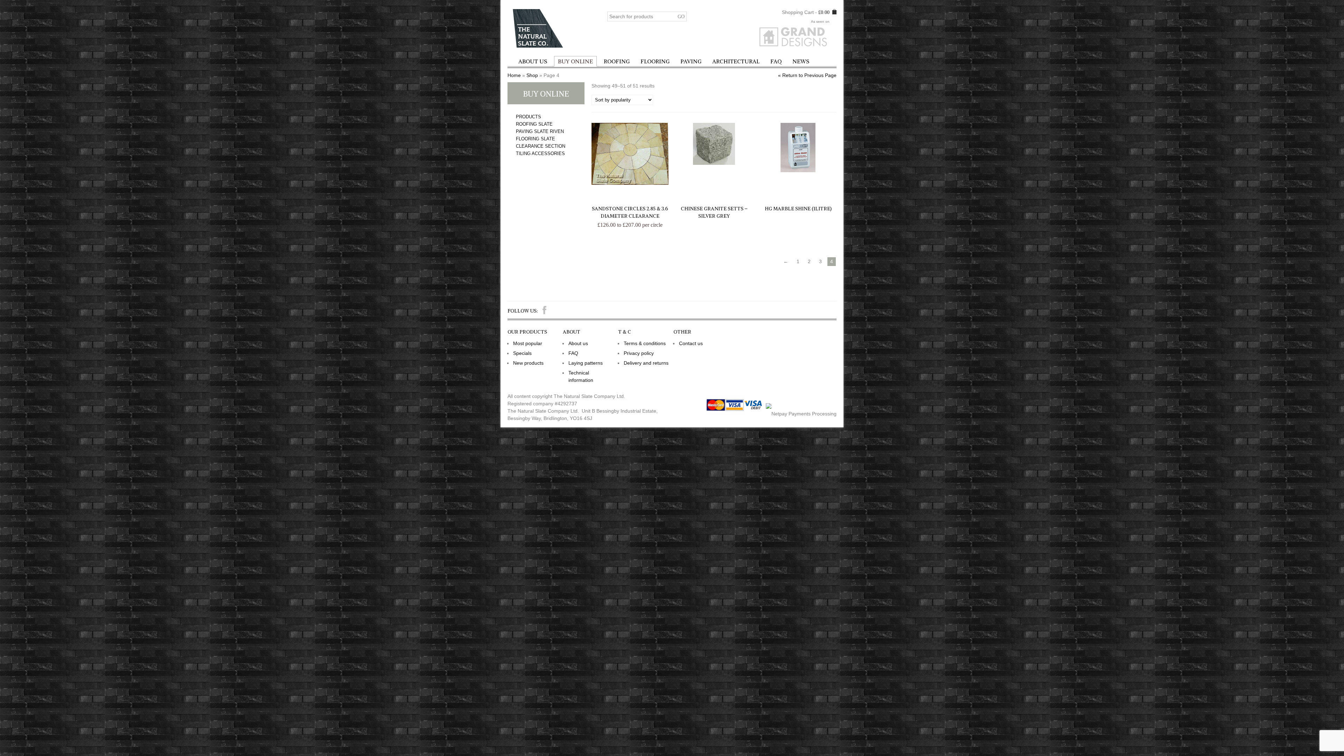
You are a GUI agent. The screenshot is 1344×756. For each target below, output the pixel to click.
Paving (690, 61)
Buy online (575, 61)
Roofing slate (534, 124)
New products (528, 363)
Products (528, 116)
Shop (532, 75)
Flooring (655, 61)
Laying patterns (585, 363)
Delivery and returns (646, 363)
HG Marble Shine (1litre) (798, 208)
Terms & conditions (645, 343)
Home (514, 75)
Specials (522, 353)
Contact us (691, 343)
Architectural (736, 61)
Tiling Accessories (540, 153)
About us (532, 61)
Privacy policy (639, 353)
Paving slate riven (540, 131)
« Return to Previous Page (807, 75)
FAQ (776, 61)
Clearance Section (540, 146)
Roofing (617, 61)
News (800, 61)
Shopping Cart (798, 12)
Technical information (580, 376)
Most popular (527, 343)
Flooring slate (535, 138)
